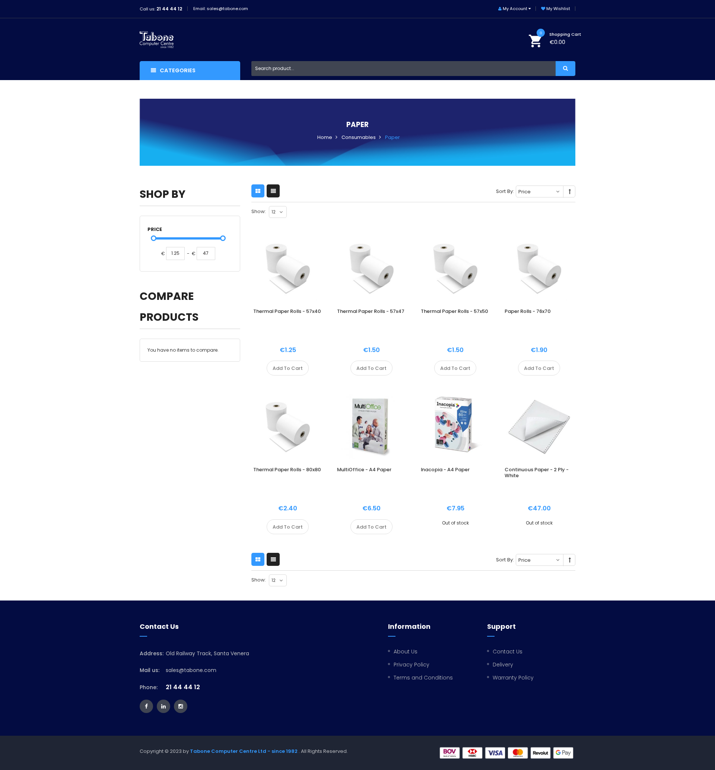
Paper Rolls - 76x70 (528, 311)
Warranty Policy (513, 677)
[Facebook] (146, 706)
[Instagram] (180, 706)
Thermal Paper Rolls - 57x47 (370, 311)
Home (324, 137)
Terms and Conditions (423, 677)
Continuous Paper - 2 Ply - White (537, 472)
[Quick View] (290, 279)
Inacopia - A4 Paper (445, 469)
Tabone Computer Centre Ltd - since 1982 (244, 751)
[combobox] (413, 68)
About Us (405, 651)
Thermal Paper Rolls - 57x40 (287, 311)
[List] (273, 190)
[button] (251, 368)
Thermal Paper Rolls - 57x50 (454, 311)
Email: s (201, 9)
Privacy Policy (411, 664)
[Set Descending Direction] (570, 192)
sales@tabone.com (191, 670)
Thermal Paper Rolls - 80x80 (287, 469)
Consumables (358, 137)
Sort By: (505, 191)
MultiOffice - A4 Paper (364, 469)
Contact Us (507, 651)
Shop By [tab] (162, 194)
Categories (178, 70)
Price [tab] (154, 229)
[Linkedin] (163, 706)
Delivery (503, 664)
